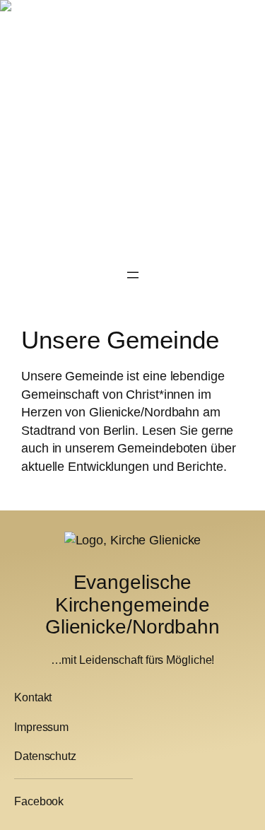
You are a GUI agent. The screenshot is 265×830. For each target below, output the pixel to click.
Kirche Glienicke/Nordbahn (82, 20)
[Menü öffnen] (132, 275)
